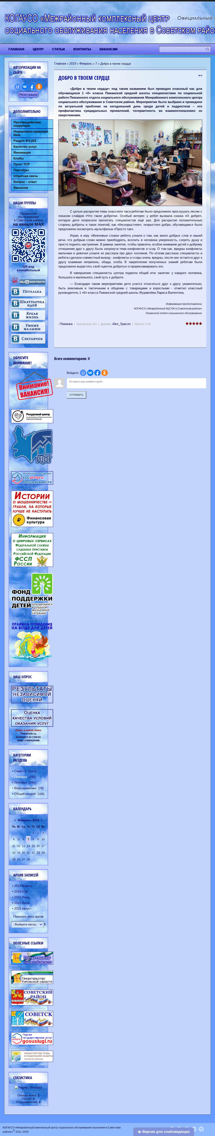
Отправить (76, 395)
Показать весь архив (28, 916)
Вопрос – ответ (25, 182)
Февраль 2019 (28, 820)
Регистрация (28, 94)
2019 (72, 63)
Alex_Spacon (121, 324)
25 (14, 859)
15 (33, 846)
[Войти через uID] (83, 373)
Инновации (22, 152)
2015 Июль (22, 903)
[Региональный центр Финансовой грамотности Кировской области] (32, 464)
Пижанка (66, 324)
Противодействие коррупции (27, 124)
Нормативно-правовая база (30, 133)
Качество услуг (25, 146)
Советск (20, 771)
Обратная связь (25, 176)
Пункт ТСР (21, 164)
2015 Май (21, 891)
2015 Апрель (23, 886)
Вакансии (20, 187)
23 (38, 852)
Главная (60, 63)
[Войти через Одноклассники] (104, 373)
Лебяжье (20, 782)
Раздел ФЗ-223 (24, 140)
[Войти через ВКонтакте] (90, 373)
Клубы (18, 158)
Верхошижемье (25, 788)
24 (43, 852)
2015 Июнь (22, 897)
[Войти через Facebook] (97, 373)
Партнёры (21, 170)
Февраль (85, 63)
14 (28, 846)
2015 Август (22, 908)
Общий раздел (25, 794)
